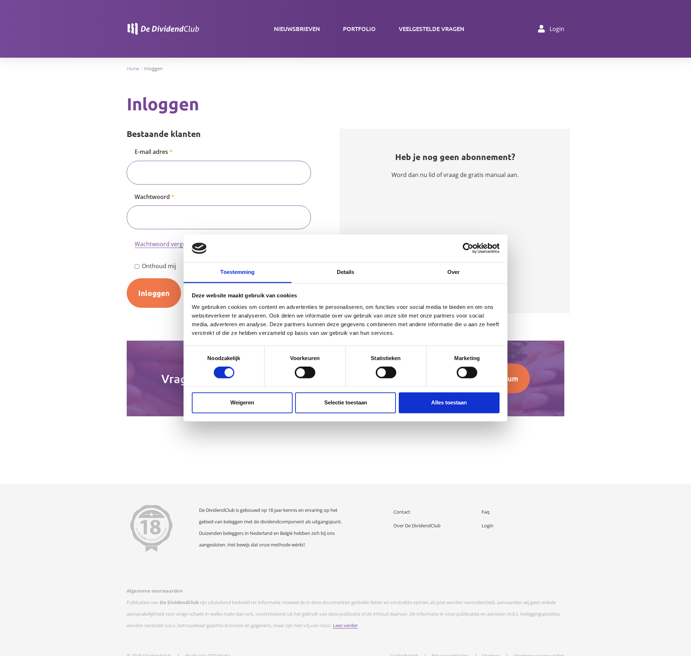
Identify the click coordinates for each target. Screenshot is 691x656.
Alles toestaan (449, 402)
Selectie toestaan (345, 402)
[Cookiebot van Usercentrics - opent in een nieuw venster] (468, 248)
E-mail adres (151, 152)
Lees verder (345, 625)
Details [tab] (345, 272)
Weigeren (242, 402)
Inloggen (154, 293)
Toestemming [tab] (237, 272)
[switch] (305, 372)
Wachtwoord (152, 197)
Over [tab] (453, 272)
